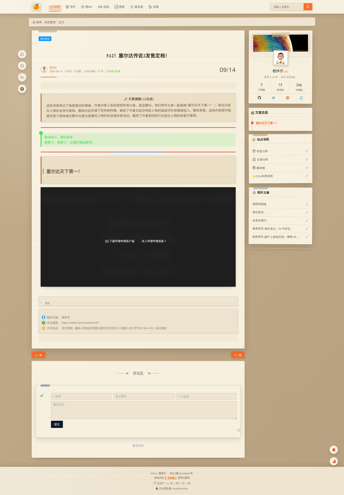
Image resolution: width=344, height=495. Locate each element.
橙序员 (53, 67)
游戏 (47, 303)
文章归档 (262, 159)
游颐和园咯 (259, 204)
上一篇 (38, 355)
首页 (39, 22)
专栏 (73, 7)
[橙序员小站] (38, 7)
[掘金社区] (274, 98)
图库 (122, 7)
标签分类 (262, 151)
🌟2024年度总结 (262, 176)
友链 (156, 7)
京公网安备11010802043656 (173, 488)
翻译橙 (261, 168)
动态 (106, 7)
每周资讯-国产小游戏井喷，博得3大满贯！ (276, 237)
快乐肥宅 (50, 22)
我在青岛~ (258, 212)
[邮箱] (287, 98)
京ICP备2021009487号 (181, 473)
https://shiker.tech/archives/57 (80, 323)
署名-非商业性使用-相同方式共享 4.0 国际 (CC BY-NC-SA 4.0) (114, 328)
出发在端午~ (260, 220)
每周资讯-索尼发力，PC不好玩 (271, 229)
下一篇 (237, 355)
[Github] (259, 98)
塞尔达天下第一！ (267, 123)
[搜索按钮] (308, 6)
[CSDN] (301, 98)
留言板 (139, 7)
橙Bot (88, 7)
